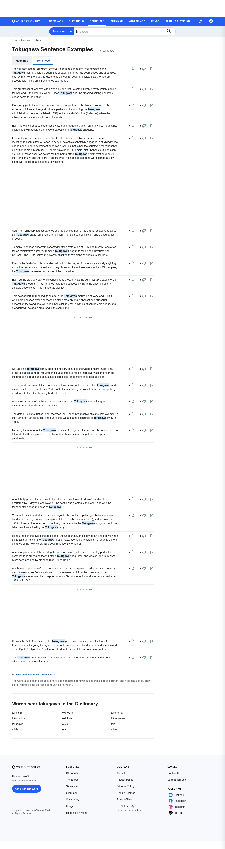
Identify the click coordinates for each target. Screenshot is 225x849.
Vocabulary (72, 799)
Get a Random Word (26, 788)
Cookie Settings (126, 793)
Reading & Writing (76, 812)
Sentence (25, 39)
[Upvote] (133, 69)
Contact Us (173, 773)
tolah (15, 729)
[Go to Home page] (26, 21)
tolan (114, 729)
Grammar (71, 793)
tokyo (65, 724)
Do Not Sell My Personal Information (129, 808)
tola (113, 724)
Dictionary (72, 773)
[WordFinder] (211, 21)
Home (14, 39)
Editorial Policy (125, 786)
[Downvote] (144, 69)
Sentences (59, 31)
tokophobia (18, 718)
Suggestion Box (176, 779)
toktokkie (67, 718)
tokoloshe (67, 712)
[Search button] (170, 31)
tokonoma (117, 712)
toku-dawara (118, 718)
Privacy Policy (125, 779)
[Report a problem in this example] (152, 69)
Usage (70, 806)
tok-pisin (17, 712)
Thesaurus (72, 779)
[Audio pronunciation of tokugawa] (99, 50)
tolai (64, 729)
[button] (200, 21)
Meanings (22, 60)
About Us (122, 773)
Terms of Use (124, 799)
